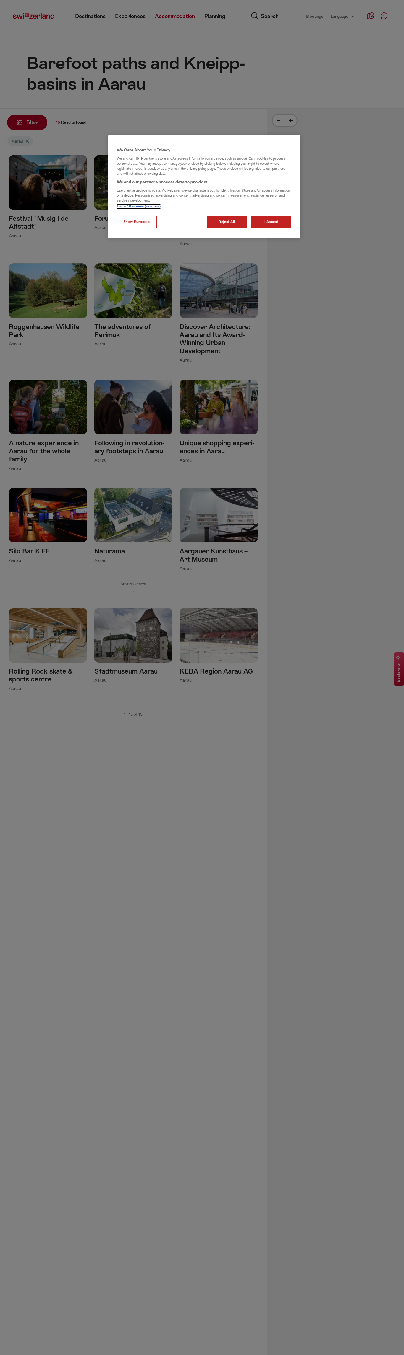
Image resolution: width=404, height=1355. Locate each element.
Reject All (227, 222)
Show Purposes (136, 222)
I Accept (271, 222)
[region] (204, 186)
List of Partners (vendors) (139, 206)
